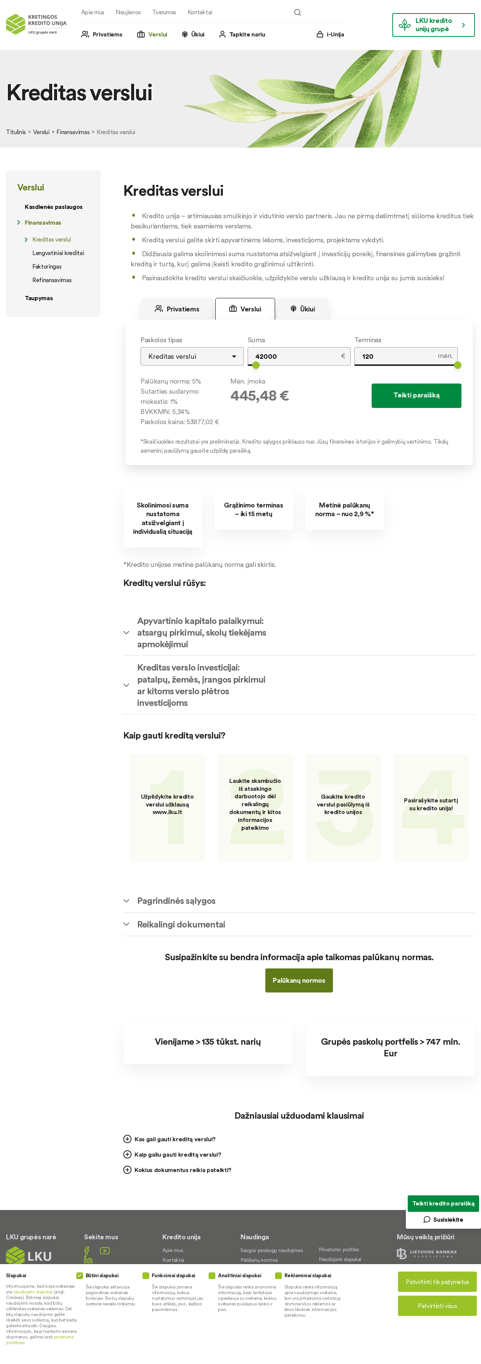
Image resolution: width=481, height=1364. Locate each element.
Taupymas (39, 298)
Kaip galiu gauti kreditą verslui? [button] (178, 1154)
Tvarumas (164, 12)
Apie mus (92, 12)
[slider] (256, 365)
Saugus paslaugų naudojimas (271, 1250)
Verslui (157, 34)
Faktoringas (46, 266)
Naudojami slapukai (340, 1259)
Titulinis (16, 132)
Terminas (367, 339)
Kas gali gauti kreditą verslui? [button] (175, 1139)
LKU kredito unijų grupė (434, 24)
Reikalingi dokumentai (181, 924)
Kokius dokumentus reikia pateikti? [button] (183, 1170)
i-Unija (335, 34)
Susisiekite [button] (448, 1219)
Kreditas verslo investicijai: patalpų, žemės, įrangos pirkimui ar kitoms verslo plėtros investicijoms (201, 685)
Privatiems (108, 34)
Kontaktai (200, 12)
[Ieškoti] (297, 12)
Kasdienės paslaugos (54, 206)
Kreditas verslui (51, 239)
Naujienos (128, 12)
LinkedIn (88, 1259)
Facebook (86, 1250)
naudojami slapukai (33, 1292)
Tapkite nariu (247, 34)
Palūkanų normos (299, 980)
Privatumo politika (339, 1249)
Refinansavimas (52, 280)
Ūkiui (197, 34)
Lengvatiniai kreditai (58, 253)
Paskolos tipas (161, 339)
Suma (256, 339)
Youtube (105, 1250)
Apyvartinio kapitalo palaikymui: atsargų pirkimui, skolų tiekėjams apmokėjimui (201, 632)
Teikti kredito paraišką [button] (443, 1203)
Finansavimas (72, 132)
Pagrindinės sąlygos (176, 900)
